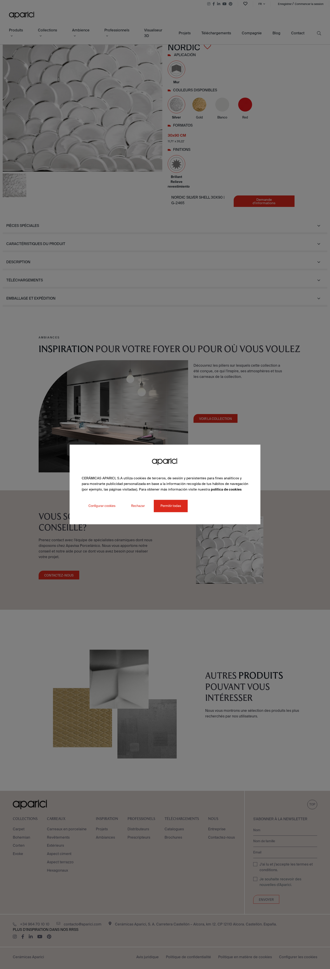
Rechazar (138, 506)
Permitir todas (171, 506)
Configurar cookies (101, 506)
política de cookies (226, 489)
